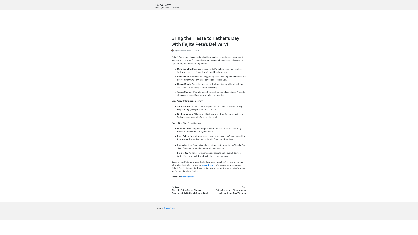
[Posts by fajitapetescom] (173, 51)
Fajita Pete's (163, 5)
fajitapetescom (181, 51)
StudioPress (169, 208)
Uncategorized (188, 177)
